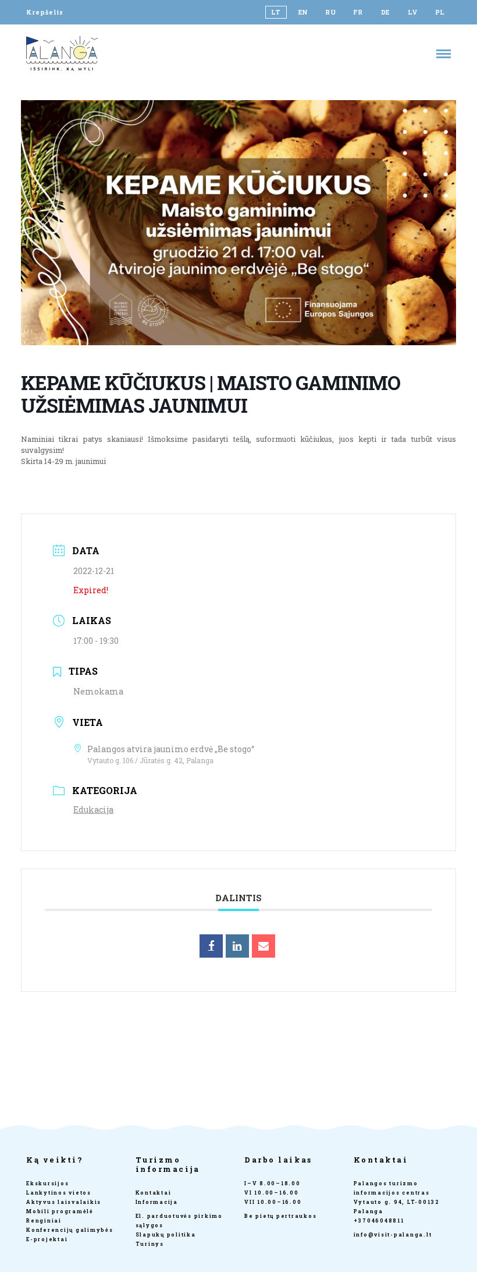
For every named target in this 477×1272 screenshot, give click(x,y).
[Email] (263, 946)
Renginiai (44, 1220)
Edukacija (93, 809)
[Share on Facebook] (211, 946)
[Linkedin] (237, 946)
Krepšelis (44, 12)
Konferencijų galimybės (69, 1230)
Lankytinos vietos (58, 1192)
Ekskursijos (47, 1183)
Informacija (157, 1202)
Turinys (150, 1244)
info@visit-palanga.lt (393, 1234)
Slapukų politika (166, 1234)
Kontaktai (154, 1192)
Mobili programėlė (60, 1211)
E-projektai (46, 1239)
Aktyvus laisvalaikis (63, 1202)
